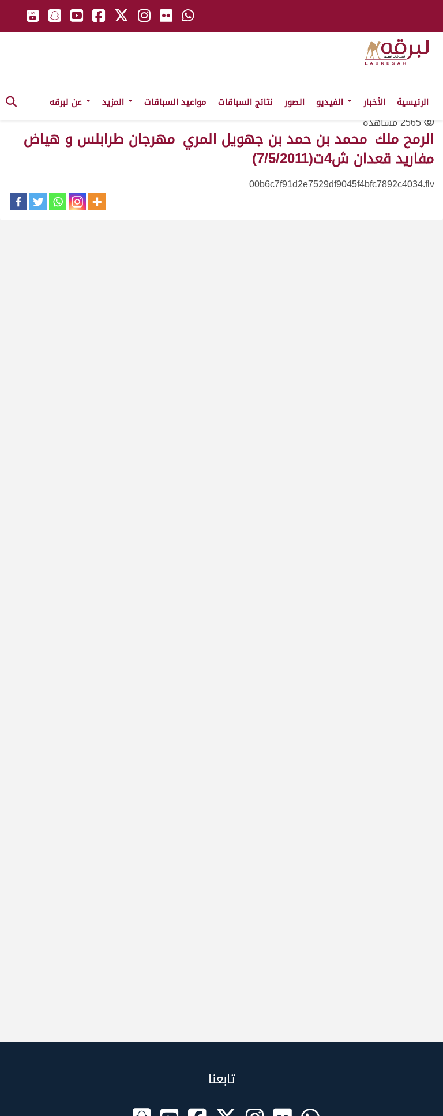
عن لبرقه (67, 102)
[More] (97, 201)
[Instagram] (77, 201)
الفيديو (331, 102)
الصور (294, 102)
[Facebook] (18, 201)
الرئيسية (413, 102)
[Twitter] (38, 201)
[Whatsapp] (57, 201)
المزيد (114, 102)
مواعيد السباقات (175, 102)
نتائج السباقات (245, 102)
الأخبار (374, 102)
